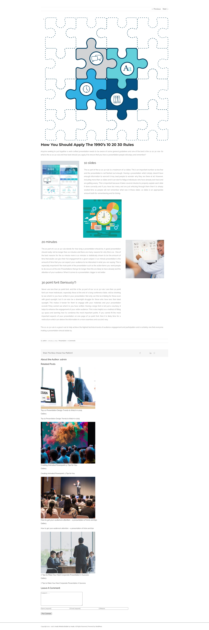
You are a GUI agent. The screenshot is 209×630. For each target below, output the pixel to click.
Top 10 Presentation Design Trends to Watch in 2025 (61, 410)
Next (164, 9)
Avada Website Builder (61, 626)
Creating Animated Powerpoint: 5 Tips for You (59, 465)
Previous (157, 9)
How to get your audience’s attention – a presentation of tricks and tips (69, 520)
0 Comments (71, 341)
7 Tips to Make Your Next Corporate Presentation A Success (65, 575)
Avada (72, 626)
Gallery (43, 414)
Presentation (62, 341)
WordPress (98, 626)
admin (45, 341)
